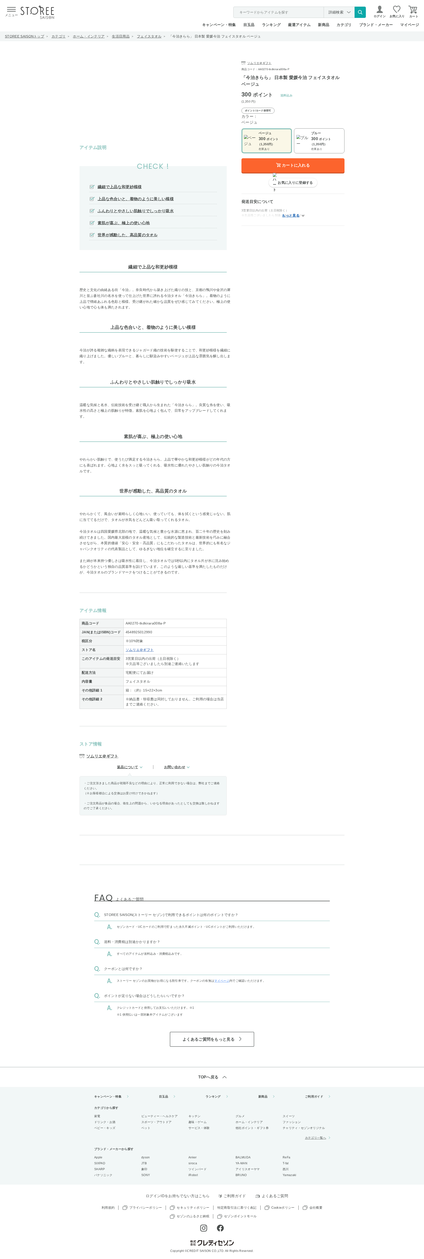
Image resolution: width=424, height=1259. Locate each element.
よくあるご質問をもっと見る (209, 1039)
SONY (145, 1175)
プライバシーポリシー (145, 1207)
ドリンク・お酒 (104, 1122)
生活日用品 (121, 36)
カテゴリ (59, 36)
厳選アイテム (299, 25)
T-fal (286, 1163)
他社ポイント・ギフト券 (252, 1128)
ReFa (286, 1157)
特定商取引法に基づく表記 (237, 1207)
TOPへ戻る (208, 1077)
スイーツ (289, 1116)
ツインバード (197, 1169)
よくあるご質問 (275, 1196)
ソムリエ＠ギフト (140, 650)
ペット (145, 1128)
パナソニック (103, 1175)
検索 (360, 12)
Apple (98, 1157)
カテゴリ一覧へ (315, 1138)
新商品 (323, 25)
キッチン (194, 1116)
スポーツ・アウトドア (156, 1122)
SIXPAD (99, 1163)
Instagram (203, 1228)
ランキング (271, 25)
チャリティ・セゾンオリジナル (304, 1128)
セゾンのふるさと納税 (193, 1216)
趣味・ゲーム (197, 1122)
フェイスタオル (149, 36)
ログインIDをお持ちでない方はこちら (178, 1196)
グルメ (240, 1116)
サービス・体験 (199, 1128)
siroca (192, 1163)
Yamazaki (289, 1175)
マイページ (409, 25)
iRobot (193, 1175)
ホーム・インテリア (89, 36)
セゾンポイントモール (240, 1216)
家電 (97, 1116)
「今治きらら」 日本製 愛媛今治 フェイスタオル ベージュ (215, 36)
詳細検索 (336, 12)
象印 (144, 1169)
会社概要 (315, 1207)
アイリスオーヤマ (248, 1169)
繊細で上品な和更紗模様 (120, 187)
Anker (192, 1157)
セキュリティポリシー (193, 1207)
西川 (286, 1169)
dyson (145, 1157)
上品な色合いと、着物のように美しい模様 (136, 199)
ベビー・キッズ (104, 1128)
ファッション (292, 1122)
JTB (144, 1163)
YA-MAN (241, 1163)
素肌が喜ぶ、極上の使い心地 (124, 223)
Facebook (220, 1228)
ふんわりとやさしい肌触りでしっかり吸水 (136, 211)
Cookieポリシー (283, 1207)
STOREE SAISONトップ (24, 36)
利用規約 (108, 1207)
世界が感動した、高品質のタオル (128, 235)
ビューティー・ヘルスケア (159, 1116)
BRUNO (241, 1175)
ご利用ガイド (314, 1096)
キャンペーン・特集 (219, 25)
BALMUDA (243, 1157)
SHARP (99, 1169)
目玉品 (249, 25)
